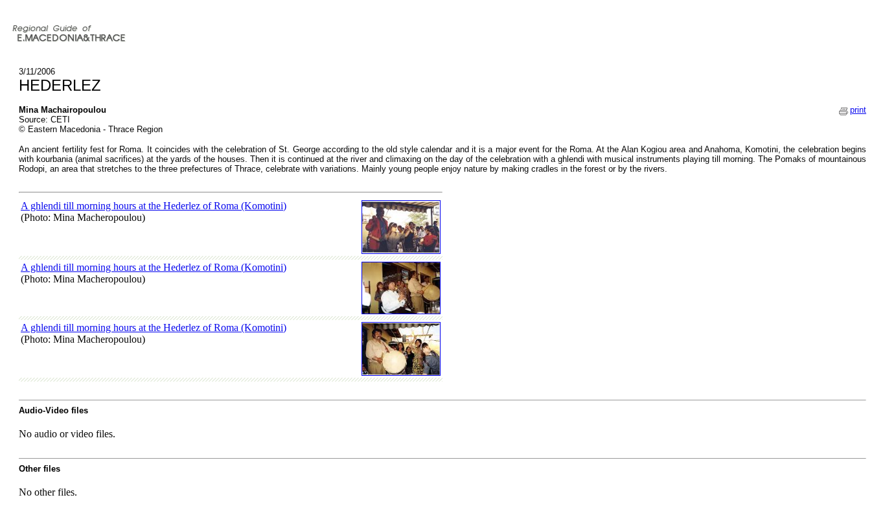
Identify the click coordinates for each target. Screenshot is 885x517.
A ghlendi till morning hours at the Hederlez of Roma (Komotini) (153, 205)
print (858, 110)
